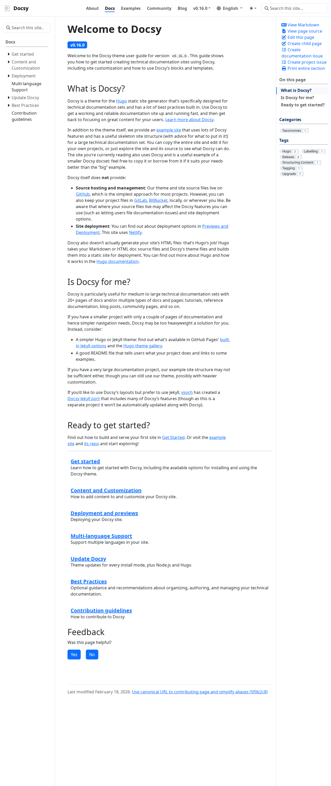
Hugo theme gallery (142, 346)
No (92, 654)
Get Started (173, 437)
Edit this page (300, 37)
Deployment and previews (104, 513)
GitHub (83, 194)
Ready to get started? (303, 105)
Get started (85, 461)
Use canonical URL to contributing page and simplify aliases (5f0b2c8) (200, 692)
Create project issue (307, 62)
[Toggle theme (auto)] (253, 8)
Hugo (121, 101)
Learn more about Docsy (189, 119)
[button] (202, 8)
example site (168, 130)
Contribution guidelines (101, 610)
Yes (74, 654)
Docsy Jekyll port (83, 398)
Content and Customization (106, 490)
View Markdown (303, 25)
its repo (91, 443)
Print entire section (306, 68)
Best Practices (89, 581)
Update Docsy (88, 558)
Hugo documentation (117, 261)
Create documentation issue (302, 53)
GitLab (140, 200)
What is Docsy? (296, 90)
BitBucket (158, 200)
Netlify (135, 232)
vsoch (187, 392)
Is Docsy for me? (297, 97)
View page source (304, 31)
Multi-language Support (101, 535)
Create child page (304, 43)
